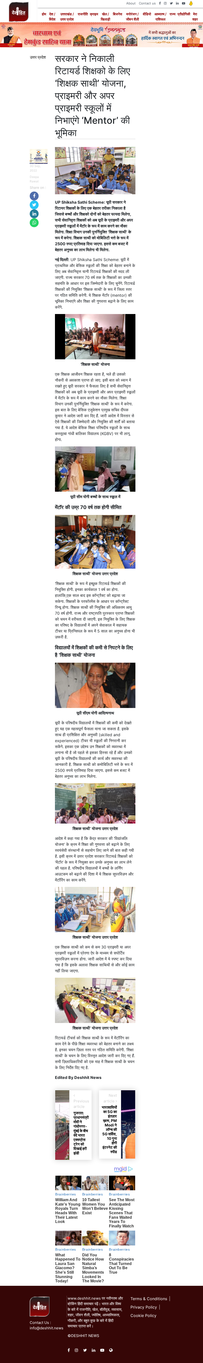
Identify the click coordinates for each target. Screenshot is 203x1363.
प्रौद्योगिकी (184, 14)
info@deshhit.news (46, 1328)
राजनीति (83, 14)
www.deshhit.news (84, 1298)
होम (44, 14)
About (131, 3)
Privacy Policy (143, 1307)
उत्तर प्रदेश (38, 57)
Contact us (147, 3)
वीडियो (147, 14)
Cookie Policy (143, 1315)
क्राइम (94, 14)
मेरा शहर (195, 16)
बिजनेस (117, 14)
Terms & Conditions (148, 1298)
